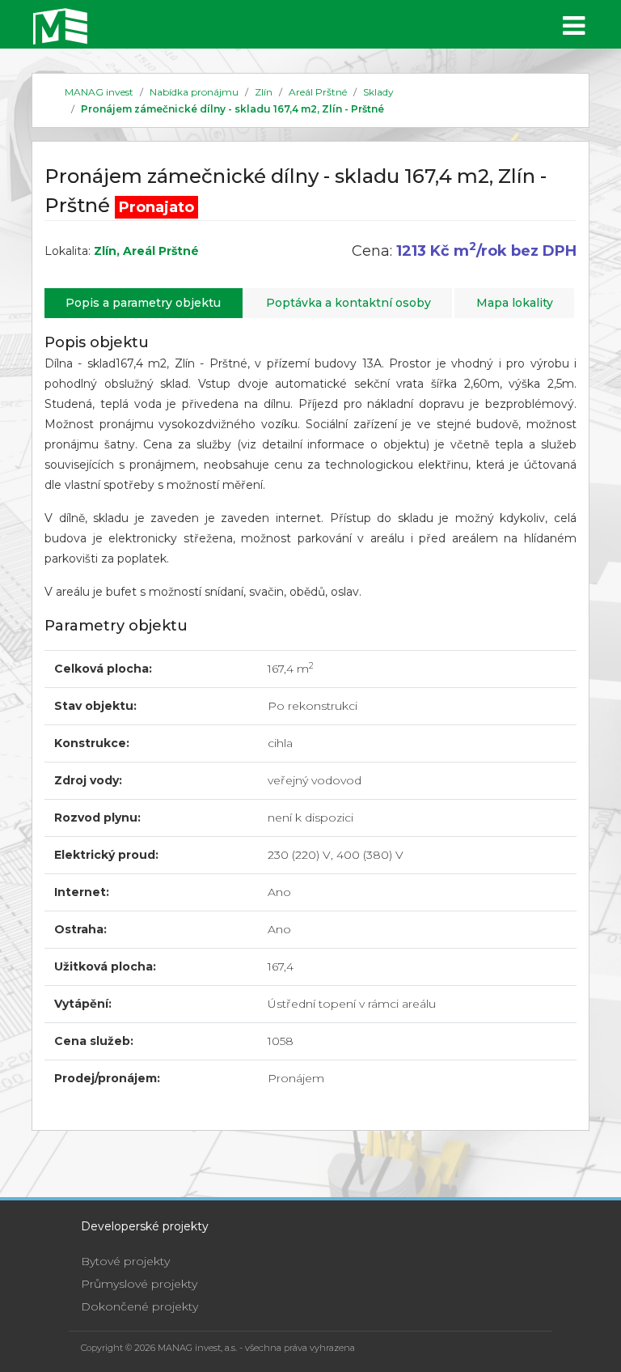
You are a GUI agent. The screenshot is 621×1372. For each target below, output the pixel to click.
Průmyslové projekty (139, 1283)
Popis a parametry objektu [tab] (143, 302)
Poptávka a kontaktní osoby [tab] (348, 302)
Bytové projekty (125, 1261)
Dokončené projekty (139, 1306)
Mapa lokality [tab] (514, 302)
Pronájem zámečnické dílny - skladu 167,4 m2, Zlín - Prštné (232, 109)
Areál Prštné (318, 92)
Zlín (263, 92)
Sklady (378, 92)
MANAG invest (99, 92)
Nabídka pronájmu (194, 92)
